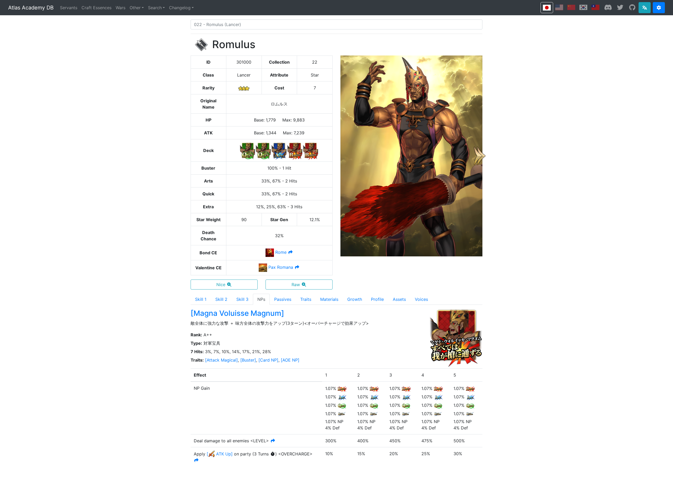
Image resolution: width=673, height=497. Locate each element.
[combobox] (336, 24)
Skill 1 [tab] (200, 299)
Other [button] (135, 7)
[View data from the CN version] (571, 7)
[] (221, 360)
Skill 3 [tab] (242, 299)
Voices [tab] (421, 299)
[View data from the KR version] (583, 7)
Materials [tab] (329, 299)
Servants (68, 7)
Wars (120, 7)
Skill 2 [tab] (221, 299)
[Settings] (659, 7)
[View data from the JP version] (547, 7)
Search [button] (155, 7)
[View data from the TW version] (595, 7)
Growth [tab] (354, 299)
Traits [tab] (305, 299)
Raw (296, 284)
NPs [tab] (261, 299)
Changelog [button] (180, 7)
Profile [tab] (377, 299)
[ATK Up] (220, 454)
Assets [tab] (399, 299)
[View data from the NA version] (559, 7)
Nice (220, 284)
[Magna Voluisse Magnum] (237, 313)
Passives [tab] (282, 299)
